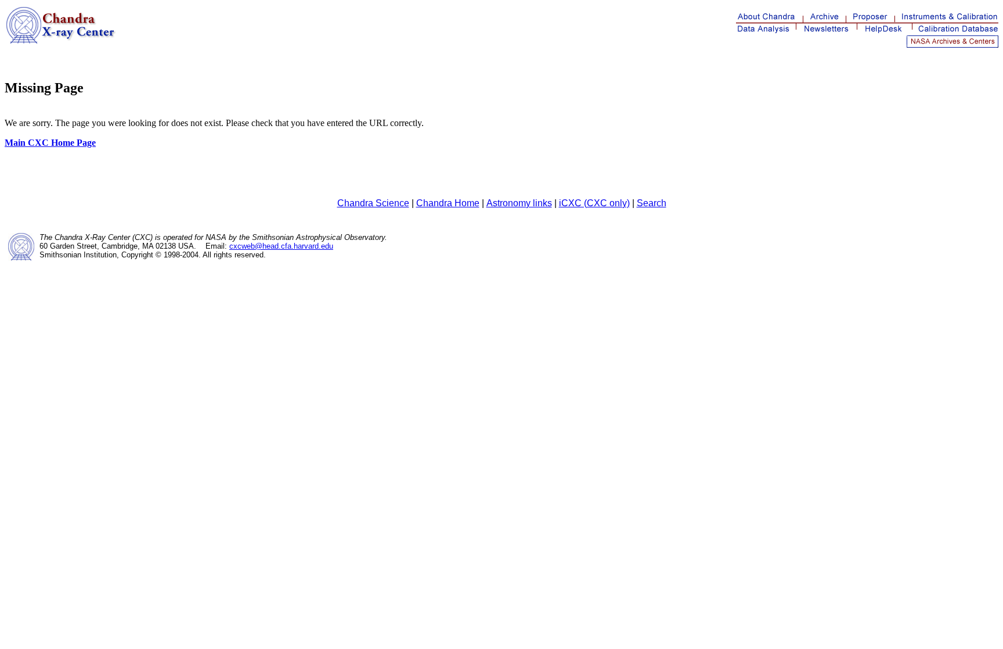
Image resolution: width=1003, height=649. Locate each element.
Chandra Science (373, 203)
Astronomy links (519, 203)
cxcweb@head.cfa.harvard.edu (281, 246)
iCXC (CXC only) (594, 203)
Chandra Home (447, 203)
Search (651, 203)
